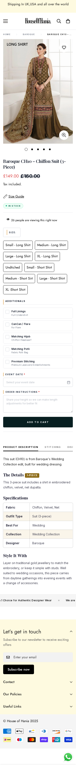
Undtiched (12, 267)
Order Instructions (22, 392)
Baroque (29, 34)
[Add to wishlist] (64, 47)
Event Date (15, 374)
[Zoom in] (64, 135)
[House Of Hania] (38, 21)
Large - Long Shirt (17, 256)
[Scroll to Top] (68, 742)
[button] (68, 21)
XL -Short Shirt (15, 289)
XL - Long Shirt (47, 256)
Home (7, 34)
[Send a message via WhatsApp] (68, 757)
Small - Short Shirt (39, 267)
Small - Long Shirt (17, 245)
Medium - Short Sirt (19, 278)
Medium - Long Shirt (51, 245)
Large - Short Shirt (52, 278)
